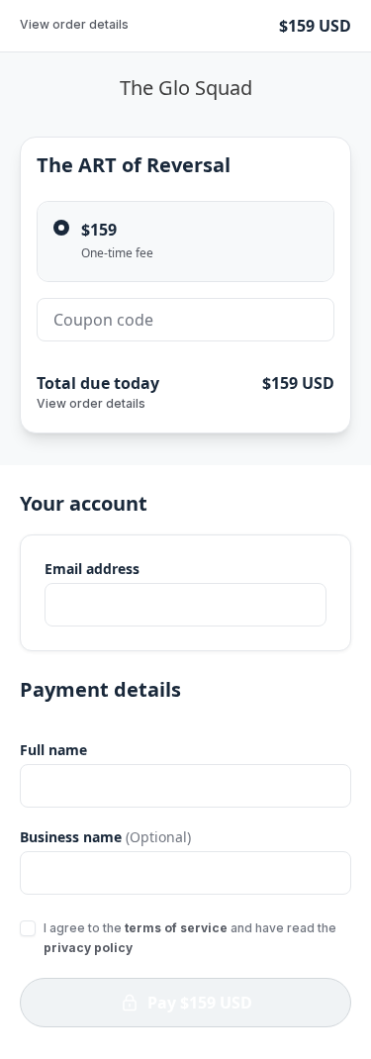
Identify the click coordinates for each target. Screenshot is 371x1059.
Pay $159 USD (199, 1002)
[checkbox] (28, 928)
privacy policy (88, 947)
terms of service (176, 927)
